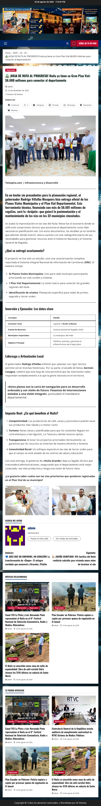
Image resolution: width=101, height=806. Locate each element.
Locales (11, 608)
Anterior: (27, 558)
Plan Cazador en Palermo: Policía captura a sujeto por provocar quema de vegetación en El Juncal (73, 618)
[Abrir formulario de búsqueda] (68, 43)
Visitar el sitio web (39, 538)
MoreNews (66, 802)
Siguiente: (74, 558)
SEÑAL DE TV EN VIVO (87, 43)
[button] (5, 43)
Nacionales (22, 608)
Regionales (11, 70)
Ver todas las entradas (67, 538)
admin (10, 86)
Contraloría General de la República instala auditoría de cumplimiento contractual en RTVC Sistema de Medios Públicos (72, 732)
